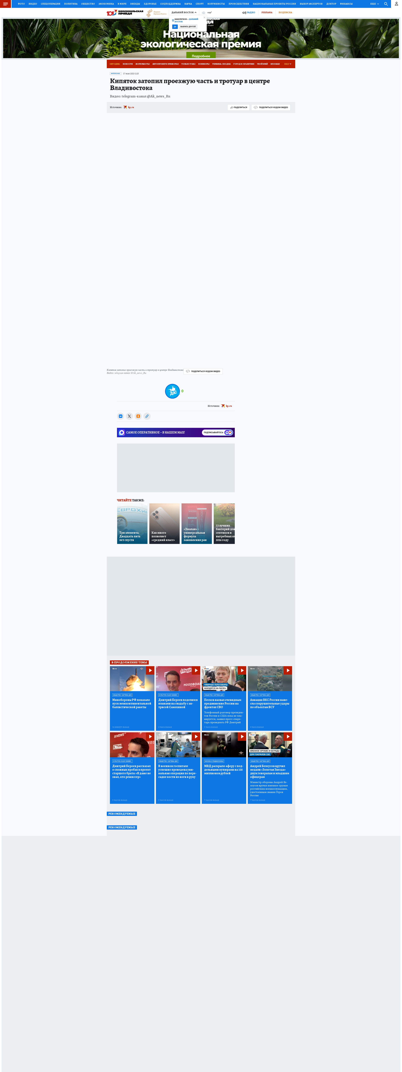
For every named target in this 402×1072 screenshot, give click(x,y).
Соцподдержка (170, 3)
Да (175, 27)
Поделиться (240, 107)
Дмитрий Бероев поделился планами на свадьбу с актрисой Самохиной (178, 703)
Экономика (106, 3)
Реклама (266, 12)
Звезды (135, 3)
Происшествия (239, 3)
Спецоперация (50, 3)
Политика (70, 3)
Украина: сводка (221, 64)
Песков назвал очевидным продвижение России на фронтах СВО (222, 703)
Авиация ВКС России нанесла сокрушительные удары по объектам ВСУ (269, 703)
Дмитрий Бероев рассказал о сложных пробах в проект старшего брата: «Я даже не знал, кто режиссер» (131, 771)
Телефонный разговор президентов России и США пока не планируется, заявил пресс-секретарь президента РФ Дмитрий (224, 717)
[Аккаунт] (396, 4)
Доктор (331, 3)
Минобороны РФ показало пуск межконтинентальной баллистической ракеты (131, 703)
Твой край (262, 64)
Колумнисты (216, 3)
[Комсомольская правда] (125, 12)
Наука (188, 3)
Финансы (346, 3)
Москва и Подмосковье (214, 761)
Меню (5, 4)
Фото (21, 3)
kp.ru (131, 107)
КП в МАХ (275, 64)
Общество (88, 3)
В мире (122, 3)
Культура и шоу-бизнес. (168, 695)
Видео (33, 3)
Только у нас (188, 64)
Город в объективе (243, 64)
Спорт (200, 3)
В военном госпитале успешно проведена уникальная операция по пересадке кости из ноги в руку (177, 771)
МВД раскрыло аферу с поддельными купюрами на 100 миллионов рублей (223, 769)
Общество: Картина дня (122, 695)
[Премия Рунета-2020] (154, 12)
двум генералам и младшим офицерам (269, 771)
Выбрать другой (188, 27)
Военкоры (203, 64)
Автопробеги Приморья (165, 64)
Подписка (285, 12)
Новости (128, 64)
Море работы (143, 64)
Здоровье (150, 3)
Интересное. (115, 73)
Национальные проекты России (274, 3)
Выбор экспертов (311, 3)
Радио (251, 12)
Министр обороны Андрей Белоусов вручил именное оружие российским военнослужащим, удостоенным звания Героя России (269, 789)
